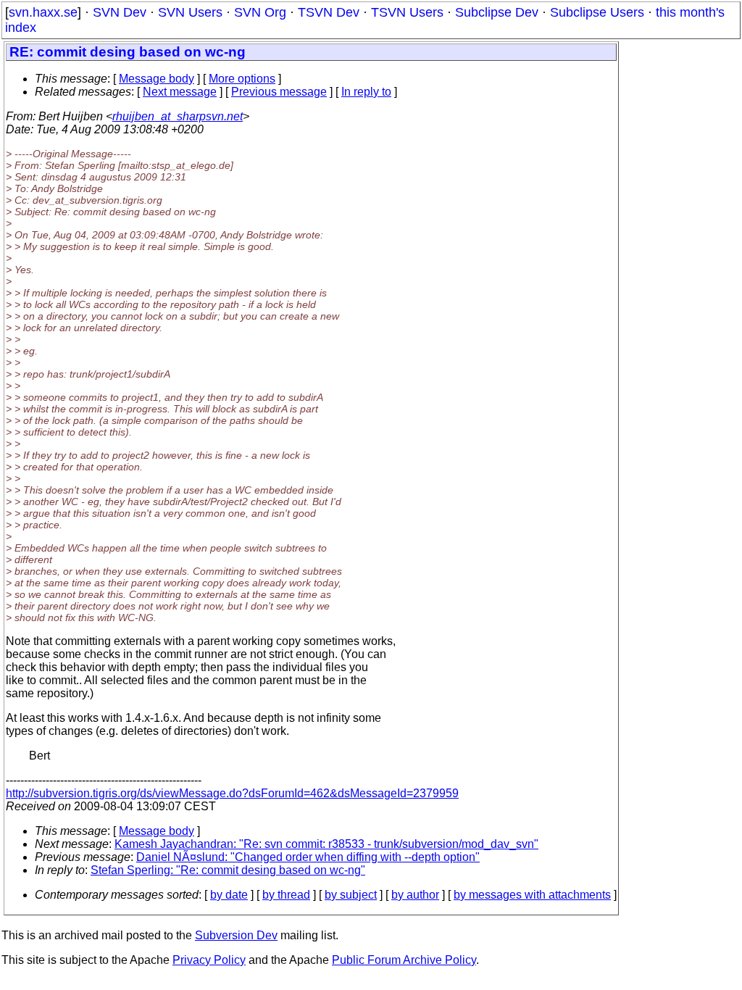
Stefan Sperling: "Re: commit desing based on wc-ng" (228, 870)
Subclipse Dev (496, 12)
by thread (286, 895)
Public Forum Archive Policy (404, 960)
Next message (180, 92)
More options (242, 78)
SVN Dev (119, 12)
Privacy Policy (209, 960)
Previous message (279, 92)
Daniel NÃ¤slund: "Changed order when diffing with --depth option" (308, 857)
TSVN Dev (328, 12)
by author (415, 895)
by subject (351, 895)
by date (229, 895)
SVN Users (190, 12)
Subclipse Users (597, 12)
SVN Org (260, 12)
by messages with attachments (532, 895)
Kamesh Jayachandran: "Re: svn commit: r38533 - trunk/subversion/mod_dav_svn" (326, 844)
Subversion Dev (236, 935)
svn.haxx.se (43, 12)
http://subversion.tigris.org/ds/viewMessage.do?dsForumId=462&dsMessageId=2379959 (232, 793)
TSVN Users (407, 12)
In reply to (366, 92)
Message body (156, 78)
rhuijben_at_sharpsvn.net (177, 116)
